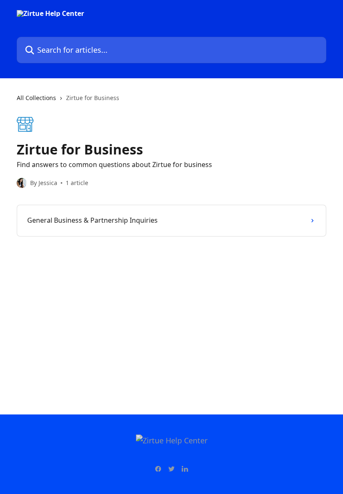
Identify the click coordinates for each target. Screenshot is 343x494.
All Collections (36, 98)
